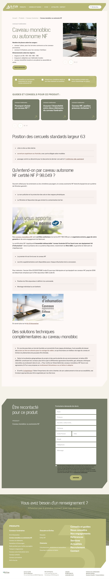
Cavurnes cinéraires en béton (49, 550)
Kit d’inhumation (14, 535)
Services (75, 540)
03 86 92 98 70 (69, 573)
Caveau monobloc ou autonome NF (20, 538)
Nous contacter (20, 67)
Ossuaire (42, 535)
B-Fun (25, 571)
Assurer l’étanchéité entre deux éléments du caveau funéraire (53, 108)
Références (76, 537)
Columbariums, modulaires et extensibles (53, 547)
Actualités (55, 7)
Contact (62, 7)
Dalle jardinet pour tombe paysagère (20, 546)
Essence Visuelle (90, 575)
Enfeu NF (43, 538)
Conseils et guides (80, 526)
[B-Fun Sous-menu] (49, 7)
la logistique (27, 371)
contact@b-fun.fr (69, 575)
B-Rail (29, 571)
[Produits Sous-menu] (27, 7)
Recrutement (77, 547)
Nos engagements (80, 533)
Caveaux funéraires (19, 24)
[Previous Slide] (65, 62)
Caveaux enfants (14, 555)
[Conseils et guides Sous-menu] (42, 7)
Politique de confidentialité (92, 571)
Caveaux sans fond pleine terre (19, 552)
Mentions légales (90, 573)
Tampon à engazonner (16, 549)
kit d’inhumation (33, 323)
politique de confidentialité (80, 472)
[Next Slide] (70, 62)
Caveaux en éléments (16, 540)
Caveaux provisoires (15, 557)
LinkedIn (67, 571)
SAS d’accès (13, 560)
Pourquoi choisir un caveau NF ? (22, 107)
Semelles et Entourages (16, 543)
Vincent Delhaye (100, 575)
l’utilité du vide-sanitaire (74, 159)
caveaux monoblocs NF (24, 237)
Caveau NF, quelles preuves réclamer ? (81, 107)
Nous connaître (78, 530)
